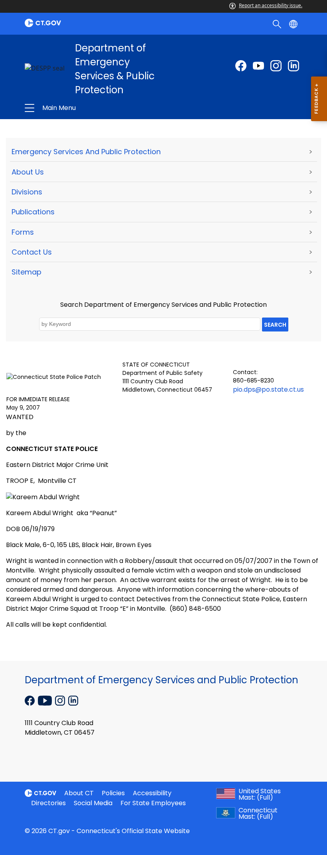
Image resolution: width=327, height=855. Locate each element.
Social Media (93, 803)
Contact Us (32, 252)
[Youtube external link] (258, 65)
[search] (278, 23)
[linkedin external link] (293, 65)
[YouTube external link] (45, 700)
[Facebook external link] (240, 65)
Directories (48, 803)
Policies (113, 793)
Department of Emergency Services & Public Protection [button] (106, 108)
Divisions (27, 192)
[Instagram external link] (276, 65)
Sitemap (26, 272)
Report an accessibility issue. (270, 5)
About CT (79, 793)
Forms (23, 232)
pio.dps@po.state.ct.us (268, 389)
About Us (28, 172)
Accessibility (152, 793)
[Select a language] (294, 23)
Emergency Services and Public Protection (86, 152)
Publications (33, 212)
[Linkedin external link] (73, 700)
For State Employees (153, 803)
